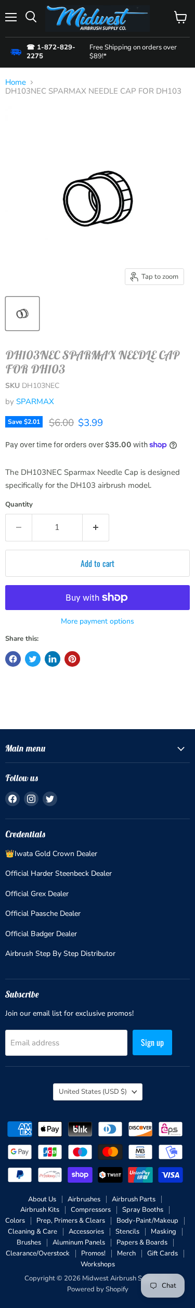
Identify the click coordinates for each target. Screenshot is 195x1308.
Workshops (98, 1264)
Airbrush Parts (133, 1199)
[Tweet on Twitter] (33, 659)
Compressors (91, 1209)
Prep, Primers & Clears (70, 1220)
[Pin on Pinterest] (72, 659)
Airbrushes (84, 1199)
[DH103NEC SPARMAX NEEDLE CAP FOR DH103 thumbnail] (22, 313)
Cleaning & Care (32, 1231)
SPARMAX (35, 401)
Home (15, 82)
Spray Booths (142, 1209)
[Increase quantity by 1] (96, 527)
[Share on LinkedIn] (52, 659)
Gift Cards (162, 1253)
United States (93, 1091)
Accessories (86, 1231)
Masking (163, 1231)
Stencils (127, 1231)
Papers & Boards (141, 1242)
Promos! (93, 1253)
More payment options (97, 621)
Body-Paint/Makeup (147, 1220)
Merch (126, 1253)
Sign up (152, 1042)
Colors (15, 1220)
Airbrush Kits (39, 1209)
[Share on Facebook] (13, 659)
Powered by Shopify (97, 1289)
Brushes (29, 1242)
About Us (42, 1199)
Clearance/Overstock (38, 1253)
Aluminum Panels (79, 1242)
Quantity (19, 505)
